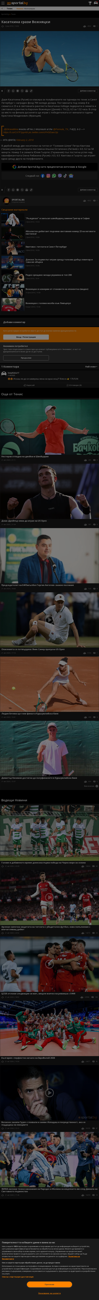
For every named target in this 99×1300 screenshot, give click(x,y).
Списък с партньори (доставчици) (17, 1277)
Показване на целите (49, 1293)
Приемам (49, 1284)
